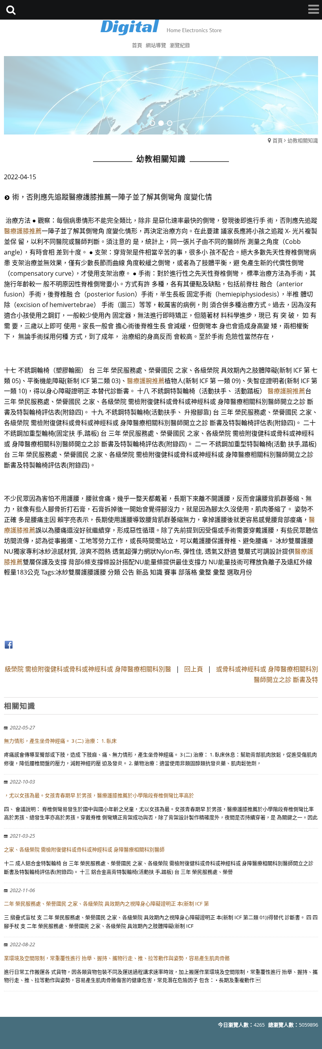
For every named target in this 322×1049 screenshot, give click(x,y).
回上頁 (193, 669)
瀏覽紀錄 (180, 45)
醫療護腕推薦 (146, 380)
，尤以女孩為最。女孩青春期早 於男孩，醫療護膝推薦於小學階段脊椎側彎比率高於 (99, 795)
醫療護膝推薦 (23, 231)
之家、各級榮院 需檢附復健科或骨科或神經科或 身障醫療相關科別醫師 (84, 849)
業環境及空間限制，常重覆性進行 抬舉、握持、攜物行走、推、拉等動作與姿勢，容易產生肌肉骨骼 (117, 958)
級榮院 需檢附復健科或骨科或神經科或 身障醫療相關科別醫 (88, 669)
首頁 (278, 140)
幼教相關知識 (302, 140)
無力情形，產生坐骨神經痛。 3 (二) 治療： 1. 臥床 (60, 740)
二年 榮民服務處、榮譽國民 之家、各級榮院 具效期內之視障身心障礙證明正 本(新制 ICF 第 (106, 903)
